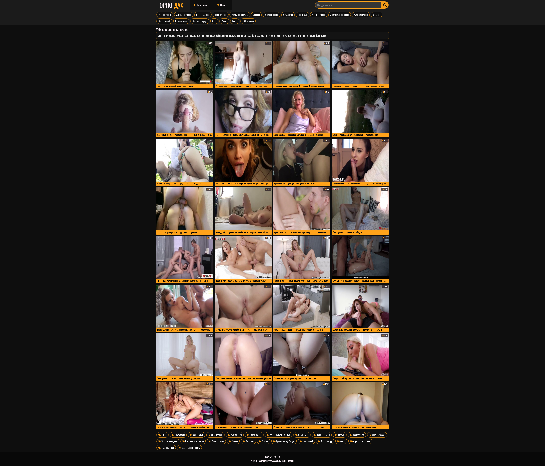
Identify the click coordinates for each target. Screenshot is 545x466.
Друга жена (179, 435)
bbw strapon (197, 435)
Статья (264, 441)
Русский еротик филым (279, 435)
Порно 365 (302, 14)
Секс (214, 21)
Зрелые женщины (169, 441)
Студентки (288, 14)
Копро (234, 21)
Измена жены (181, 21)
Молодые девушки (239, 14)
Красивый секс (203, 14)
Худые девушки (361, 14)
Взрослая (249, 441)
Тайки (164, 435)
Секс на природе (199, 21)
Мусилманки (236, 435)
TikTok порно (248, 21)
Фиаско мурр (326, 441)
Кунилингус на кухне (194, 441)
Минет (224, 21)
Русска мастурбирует (285, 441)
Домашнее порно (183, 14)
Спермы (341, 435)
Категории (201, 5)
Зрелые (256, 14)
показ (342, 441)
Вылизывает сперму (190, 447)
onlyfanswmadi (378, 435)
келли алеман (167, 447)
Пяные (234, 441)
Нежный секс (221, 14)
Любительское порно (339, 14)
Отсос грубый (255, 435)
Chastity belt (217, 435)
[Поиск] (385, 5)
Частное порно (318, 14)
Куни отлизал (217, 441)
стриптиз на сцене (361, 441)
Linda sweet (307, 441)
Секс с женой (164, 21)
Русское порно (164, 14)
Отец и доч (303, 435)
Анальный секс (271, 14)
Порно (169, 5)
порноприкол (358, 435)
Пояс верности (323, 435)
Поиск (223, 5)
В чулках (376, 14)
